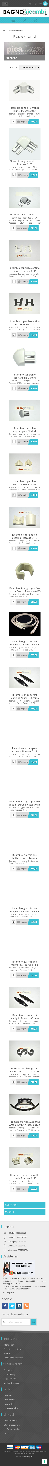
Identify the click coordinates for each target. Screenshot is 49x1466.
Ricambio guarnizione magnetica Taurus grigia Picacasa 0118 (24, 964)
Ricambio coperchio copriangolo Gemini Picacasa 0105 (24, 377)
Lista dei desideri (11, 1408)
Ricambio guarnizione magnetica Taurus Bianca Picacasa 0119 (24, 644)
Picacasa (11, 57)
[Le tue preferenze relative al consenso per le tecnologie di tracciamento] (44, 1461)
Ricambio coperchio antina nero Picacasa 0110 (24, 323)
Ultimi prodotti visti (12, 1425)
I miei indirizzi (9, 1399)
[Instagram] (19, 1306)
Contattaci (8, 1370)
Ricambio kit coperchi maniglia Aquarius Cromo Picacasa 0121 (24, 698)
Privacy (7, 1353)
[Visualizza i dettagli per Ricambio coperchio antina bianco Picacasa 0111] (25, 250)
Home (4, 30)
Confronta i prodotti (12, 1429)
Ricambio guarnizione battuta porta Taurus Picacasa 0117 (24, 858)
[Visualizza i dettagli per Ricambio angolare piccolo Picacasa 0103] (25, 144)
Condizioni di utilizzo (12, 1349)
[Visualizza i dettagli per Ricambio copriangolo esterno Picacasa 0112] (25, 517)
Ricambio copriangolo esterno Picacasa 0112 (24, 536)
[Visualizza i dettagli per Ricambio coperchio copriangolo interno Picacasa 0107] (25, 464)
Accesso (35, 3)
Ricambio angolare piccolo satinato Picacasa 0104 (24, 216)
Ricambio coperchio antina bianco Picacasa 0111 (24, 269)
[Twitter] (12, 1306)
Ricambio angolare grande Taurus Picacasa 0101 (24, 109)
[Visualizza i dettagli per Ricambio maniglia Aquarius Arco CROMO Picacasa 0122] (25, 1104)
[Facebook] (5, 1306)
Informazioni (9, 1345)
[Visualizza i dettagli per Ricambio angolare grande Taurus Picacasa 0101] (25, 90)
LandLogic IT (28, 1456)
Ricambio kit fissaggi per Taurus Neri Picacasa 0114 (24, 1070)
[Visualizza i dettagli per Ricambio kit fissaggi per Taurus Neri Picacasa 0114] (25, 1051)
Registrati (30, 3)
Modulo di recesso (11, 1383)
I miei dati (8, 1395)
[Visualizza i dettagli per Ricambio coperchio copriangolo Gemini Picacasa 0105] (25, 357)
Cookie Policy (9, 1374)
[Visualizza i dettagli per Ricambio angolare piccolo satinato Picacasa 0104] (25, 197)
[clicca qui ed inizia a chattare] (19, 1276)
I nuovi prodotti (10, 1420)
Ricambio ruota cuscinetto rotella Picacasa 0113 (24, 1177)
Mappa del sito (10, 1378)
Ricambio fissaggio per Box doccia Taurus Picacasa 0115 (25, 590)
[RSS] (26, 1306)
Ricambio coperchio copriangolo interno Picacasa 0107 (24, 484)
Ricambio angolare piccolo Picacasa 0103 (24, 163)
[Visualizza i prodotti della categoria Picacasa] (24, 51)
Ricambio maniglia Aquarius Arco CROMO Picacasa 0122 (24, 1123)
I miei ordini (8, 1404)
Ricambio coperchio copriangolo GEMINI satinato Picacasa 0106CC (24, 431)
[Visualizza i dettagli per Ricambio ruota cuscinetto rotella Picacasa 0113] (25, 1158)
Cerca (6, 1433)
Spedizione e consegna (13, 1357)
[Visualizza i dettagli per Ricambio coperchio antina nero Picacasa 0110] (25, 304)
